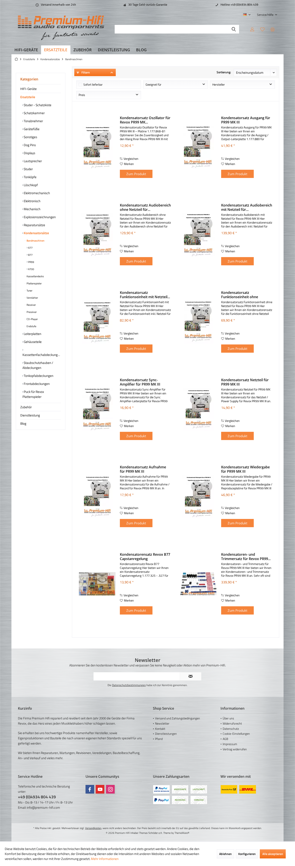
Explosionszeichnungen (39, 216)
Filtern (85, 72)
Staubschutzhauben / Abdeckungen (37, 365)
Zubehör (26, 407)
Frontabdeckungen (36, 383)
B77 (30, 255)
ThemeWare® (181, 833)
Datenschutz (231, 728)
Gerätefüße (31, 128)
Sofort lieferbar (93, 84)
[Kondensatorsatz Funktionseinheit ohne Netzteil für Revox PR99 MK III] (198, 322)
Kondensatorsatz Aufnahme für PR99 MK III (143, 469)
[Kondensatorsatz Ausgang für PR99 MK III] (198, 147)
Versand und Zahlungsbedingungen (177, 718)
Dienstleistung (30, 415)
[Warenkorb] (272, 29)
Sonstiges (30, 136)
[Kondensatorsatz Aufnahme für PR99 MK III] (97, 496)
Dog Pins (29, 144)
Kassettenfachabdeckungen (41, 354)
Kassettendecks (35, 276)
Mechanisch (31, 208)
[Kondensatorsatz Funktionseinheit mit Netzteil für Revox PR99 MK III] (97, 322)
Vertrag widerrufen (235, 749)
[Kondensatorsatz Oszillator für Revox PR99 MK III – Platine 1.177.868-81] (97, 147)
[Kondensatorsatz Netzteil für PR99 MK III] (198, 409)
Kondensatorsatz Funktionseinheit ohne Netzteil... (239, 294)
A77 (30, 248)
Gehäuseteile (32, 341)
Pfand (159, 738)
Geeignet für (153, 84)
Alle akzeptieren (272, 854)
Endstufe (31, 326)
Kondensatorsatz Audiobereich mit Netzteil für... (246, 207)
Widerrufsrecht (232, 723)
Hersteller (218, 84)
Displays (29, 152)
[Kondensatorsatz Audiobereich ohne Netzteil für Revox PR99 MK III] (97, 235)
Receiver (31, 305)
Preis (82, 95)
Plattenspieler (34, 283)
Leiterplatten (32, 333)
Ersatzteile (27, 96)
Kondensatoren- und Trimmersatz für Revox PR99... (246, 556)
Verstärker (32, 298)
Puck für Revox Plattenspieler (33, 394)
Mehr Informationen (105, 858)
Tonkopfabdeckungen (38, 375)
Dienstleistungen (166, 733)
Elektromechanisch (36, 192)
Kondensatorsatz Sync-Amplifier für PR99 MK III (140, 382)
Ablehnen (225, 854)
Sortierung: (224, 72)
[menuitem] (265, 14)
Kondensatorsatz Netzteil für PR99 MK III (245, 382)
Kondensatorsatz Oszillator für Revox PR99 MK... (145, 120)
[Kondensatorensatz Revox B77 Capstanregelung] (97, 584)
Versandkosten (93, 828)
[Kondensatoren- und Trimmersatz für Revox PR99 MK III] (198, 584)
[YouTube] (100, 789)
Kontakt (160, 728)
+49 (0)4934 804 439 (37, 797)
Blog (23, 423)
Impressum (230, 744)
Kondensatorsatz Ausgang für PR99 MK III (245, 120)
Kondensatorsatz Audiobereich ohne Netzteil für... (145, 207)
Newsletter (162, 723)
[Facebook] (90, 789)
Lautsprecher (32, 160)
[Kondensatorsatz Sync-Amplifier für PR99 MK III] (97, 409)
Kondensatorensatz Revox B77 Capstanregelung (145, 556)
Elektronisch (31, 200)
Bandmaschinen (35, 241)
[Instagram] (110, 789)
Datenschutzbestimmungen (129, 685)
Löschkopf (30, 184)
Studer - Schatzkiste (37, 104)
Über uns (228, 718)
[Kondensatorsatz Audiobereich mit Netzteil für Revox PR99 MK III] (198, 235)
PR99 (30, 262)
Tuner (29, 290)
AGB (225, 738)
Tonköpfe (29, 176)
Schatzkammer (34, 112)
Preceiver (31, 312)
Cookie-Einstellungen (236, 733)
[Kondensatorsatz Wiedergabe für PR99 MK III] (198, 496)
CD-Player (32, 319)
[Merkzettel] (262, 29)
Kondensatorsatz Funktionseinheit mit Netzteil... (145, 294)
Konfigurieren (247, 854)
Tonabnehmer (33, 120)
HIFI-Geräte (28, 88)
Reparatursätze (34, 225)
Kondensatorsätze (36, 233)
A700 (30, 269)
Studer (28, 168)
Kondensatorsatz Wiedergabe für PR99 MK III (245, 469)
